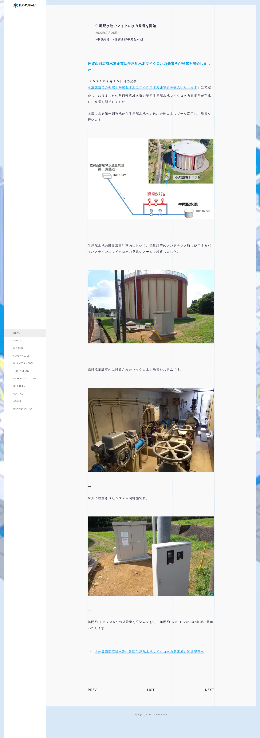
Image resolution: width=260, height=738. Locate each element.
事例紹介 (103, 39)
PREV (92, 690)
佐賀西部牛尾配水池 (133, 39)
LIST (151, 690)
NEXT (209, 690)
